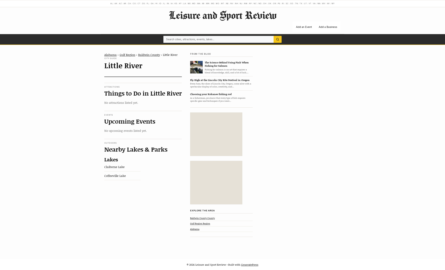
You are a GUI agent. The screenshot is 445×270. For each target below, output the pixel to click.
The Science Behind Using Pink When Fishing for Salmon (227, 64)
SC (287, 3)
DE (143, 3)
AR (125, 3)
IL (164, 3)
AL (111, 3)
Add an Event (304, 27)
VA (314, 3)
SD (291, 3)
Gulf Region (127, 55)
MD (194, 3)
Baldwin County (149, 55)
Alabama (110, 55)
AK (116, 3)
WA (319, 3)
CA (129, 3)
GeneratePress (249, 265)
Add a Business (328, 27)
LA (184, 3)
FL (148, 3)
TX (301, 3)
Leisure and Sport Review (222, 14)
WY (333, 3)
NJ (241, 3)
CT (138, 3)
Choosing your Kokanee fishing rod (211, 94)
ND (260, 3)
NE (227, 3)
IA (172, 3)
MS (212, 3)
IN (168, 3)
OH (264, 3)
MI (203, 3)
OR (274, 3)
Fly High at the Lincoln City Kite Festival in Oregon (220, 80)
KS (176, 3)
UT (305, 3)
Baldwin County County (202, 218)
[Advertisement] (216, 134)
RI (283, 3)
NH (236, 3)
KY (180, 3)
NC (255, 3)
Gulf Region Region (200, 223)
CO (134, 3)
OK (269, 3)
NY (250, 3)
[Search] (278, 39)
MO (217, 3)
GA (152, 3)
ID (160, 3)
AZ (120, 3)
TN (296, 3)
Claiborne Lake (114, 167)
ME (189, 3)
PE (279, 3)
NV (231, 3)
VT (310, 3)
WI (328, 3)
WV (323, 3)
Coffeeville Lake (115, 176)
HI (156, 3)
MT (222, 3)
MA (198, 3)
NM (245, 3)
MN (207, 3)
